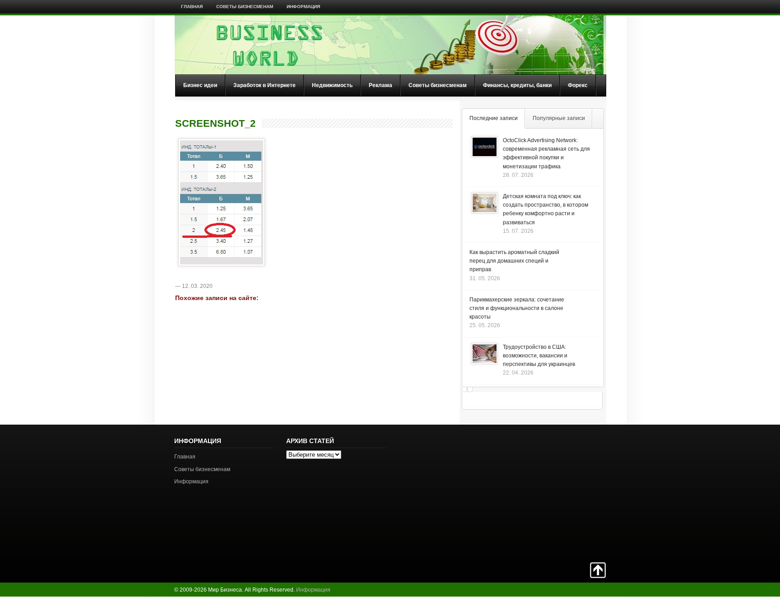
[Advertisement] (574, 492)
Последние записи (493, 118)
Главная (192, 6)
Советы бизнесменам (244, 6)
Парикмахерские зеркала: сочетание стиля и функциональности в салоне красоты (516, 308)
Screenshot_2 (215, 124)
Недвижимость (332, 85)
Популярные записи (559, 118)
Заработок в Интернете (264, 85)
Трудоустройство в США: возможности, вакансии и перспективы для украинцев (539, 355)
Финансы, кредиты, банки (517, 85)
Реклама (380, 85)
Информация (303, 6)
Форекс (578, 85)
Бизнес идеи (200, 85)
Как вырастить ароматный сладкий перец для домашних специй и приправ (514, 261)
